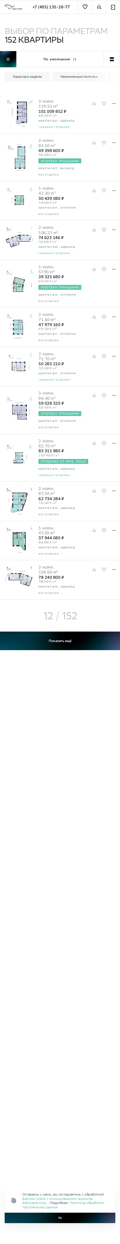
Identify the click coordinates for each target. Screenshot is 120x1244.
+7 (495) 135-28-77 (51, 7)
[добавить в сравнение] (99, 7)
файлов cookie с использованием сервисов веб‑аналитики (57, 1200)
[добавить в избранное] (85, 7)
